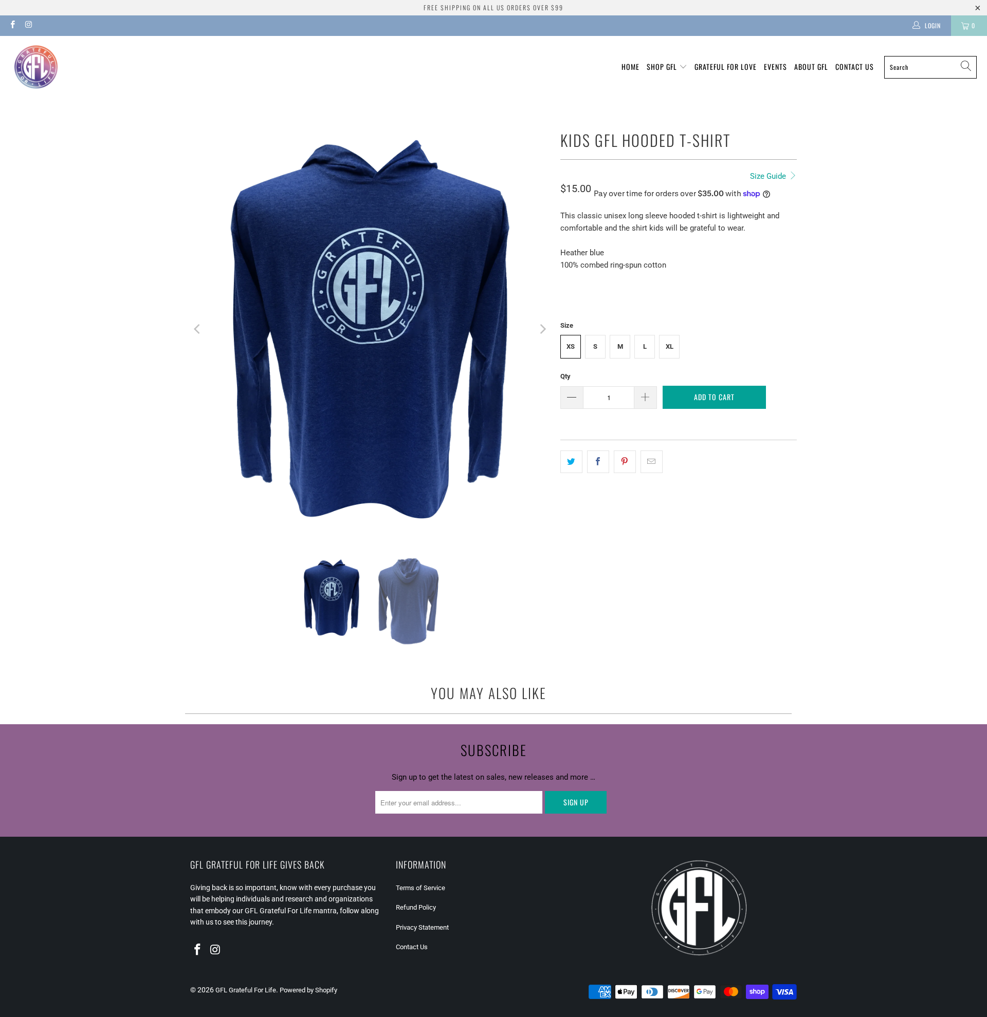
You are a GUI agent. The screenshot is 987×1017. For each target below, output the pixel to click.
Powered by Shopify (308, 990)
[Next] (542, 329)
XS (570, 346)
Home (630, 66)
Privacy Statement (422, 927)
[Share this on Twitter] (571, 461)
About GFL (811, 66)
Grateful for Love (725, 66)
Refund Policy (416, 907)
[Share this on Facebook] (598, 461)
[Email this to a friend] (652, 461)
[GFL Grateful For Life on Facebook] (12, 25)
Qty (565, 376)
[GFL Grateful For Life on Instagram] (28, 25)
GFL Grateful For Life (245, 990)
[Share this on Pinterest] (625, 461)
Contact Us (854, 66)
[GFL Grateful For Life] (36, 67)
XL (669, 346)
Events (775, 66)
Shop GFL (663, 66)
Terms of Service (420, 888)
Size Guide (769, 176)
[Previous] (198, 329)
